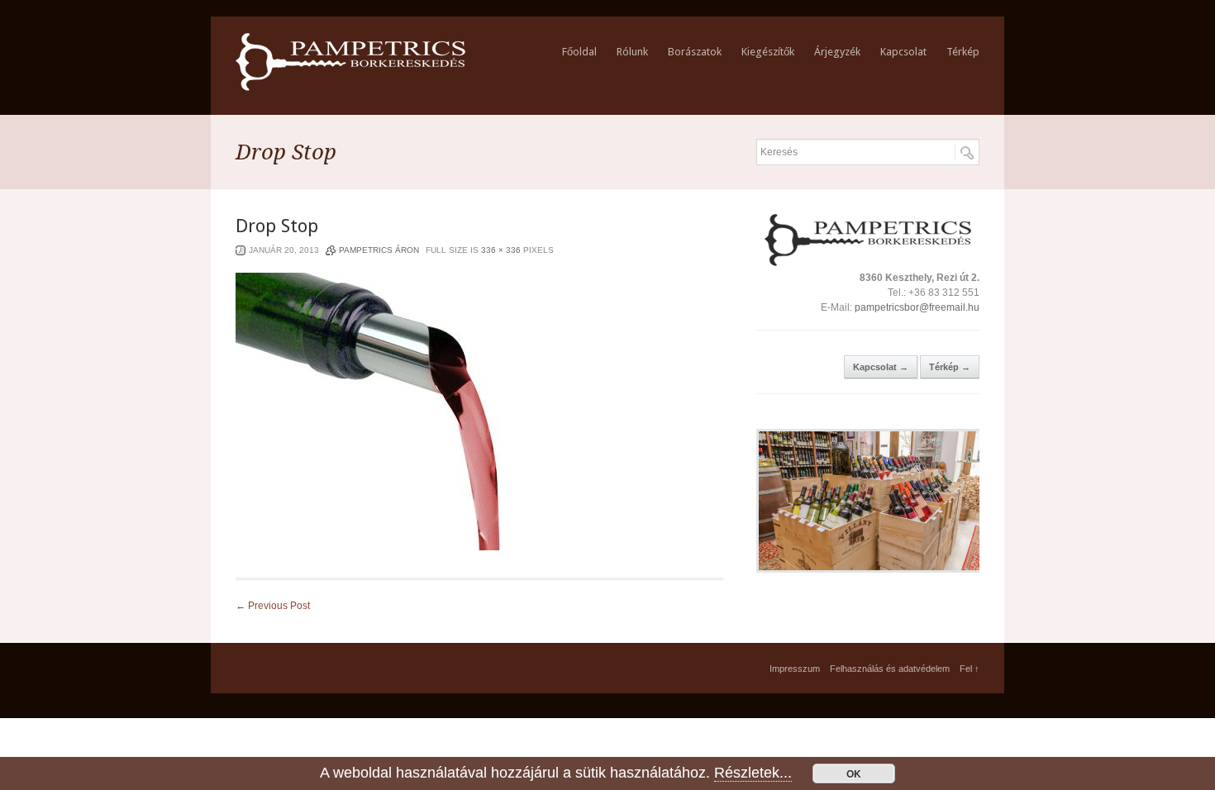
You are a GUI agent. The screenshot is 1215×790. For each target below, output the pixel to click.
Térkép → (949, 367)
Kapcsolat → (880, 367)
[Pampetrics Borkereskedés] (350, 87)
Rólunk (632, 51)
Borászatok (695, 51)
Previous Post (273, 606)
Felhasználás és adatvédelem (890, 668)
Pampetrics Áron (379, 250)
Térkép (962, 51)
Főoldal (579, 51)
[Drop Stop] (374, 547)
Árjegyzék (837, 51)
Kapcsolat (903, 51)
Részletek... (753, 772)
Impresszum (795, 668)
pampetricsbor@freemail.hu (917, 307)
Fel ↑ (969, 668)
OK (853, 773)
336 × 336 (501, 250)
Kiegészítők (767, 51)
